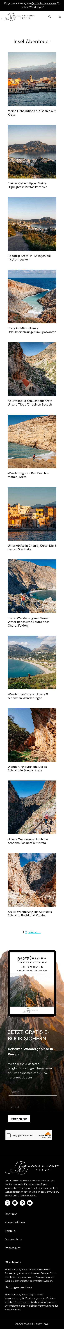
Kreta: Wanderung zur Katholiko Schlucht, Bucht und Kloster (30, 913)
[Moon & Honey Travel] (18, 17)
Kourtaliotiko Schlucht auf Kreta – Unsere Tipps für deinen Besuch (31, 402)
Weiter (34, 932)
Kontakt (10, 1230)
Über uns (11, 1213)
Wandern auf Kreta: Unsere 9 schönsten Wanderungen (28, 696)
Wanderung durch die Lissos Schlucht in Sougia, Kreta (27, 768)
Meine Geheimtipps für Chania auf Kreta (32, 113)
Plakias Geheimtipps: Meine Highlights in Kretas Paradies (27, 185)
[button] (49, 16)
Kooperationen (15, 1222)
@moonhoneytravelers (43, 3)
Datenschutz (13, 1239)
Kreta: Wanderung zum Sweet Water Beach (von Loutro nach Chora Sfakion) (29, 621)
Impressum (13, 1247)
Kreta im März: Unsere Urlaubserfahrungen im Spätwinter (32, 330)
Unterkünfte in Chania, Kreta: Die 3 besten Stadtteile (32, 547)
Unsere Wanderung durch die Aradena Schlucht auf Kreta (28, 841)
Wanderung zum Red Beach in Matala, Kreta (28, 475)
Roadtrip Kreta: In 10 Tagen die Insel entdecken (29, 257)
